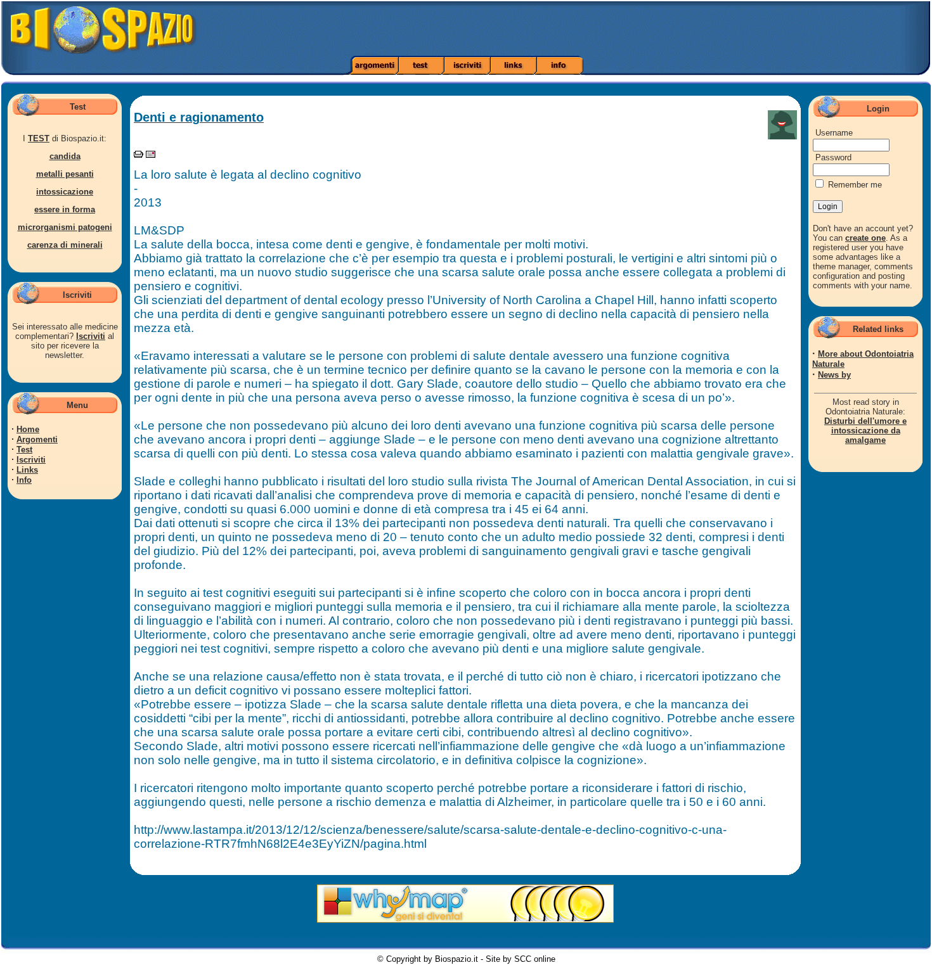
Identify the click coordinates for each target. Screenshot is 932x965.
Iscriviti (90, 336)
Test (24, 449)
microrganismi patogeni (65, 227)
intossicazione (64, 191)
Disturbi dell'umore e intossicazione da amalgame (865, 430)
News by (834, 375)
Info (24, 480)
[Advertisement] (655, 29)
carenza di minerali (65, 245)
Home (27, 429)
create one (865, 238)
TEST (38, 138)
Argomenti (37, 439)
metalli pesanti (65, 174)
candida (65, 156)
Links (27, 470)
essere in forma (64, 209)
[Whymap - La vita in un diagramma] (465, 919)
